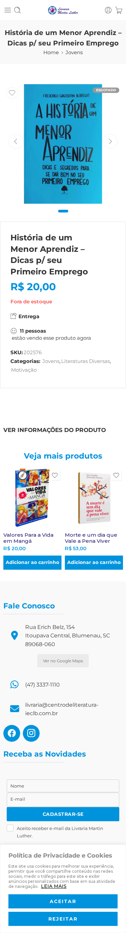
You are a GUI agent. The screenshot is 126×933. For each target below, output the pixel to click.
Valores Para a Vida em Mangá (28, 538)
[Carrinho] (119, 10)
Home (51, 52)
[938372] (63, 144)
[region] (63, 888)
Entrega (28, 316)
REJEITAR (63, 919)
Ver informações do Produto (54, 429)
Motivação (24, 370)
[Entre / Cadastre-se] (108, 10)
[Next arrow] (110, 141)
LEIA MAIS (54, 886)
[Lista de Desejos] (12, 93)
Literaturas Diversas (85, 361)
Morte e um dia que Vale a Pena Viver (91, 538)
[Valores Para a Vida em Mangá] (32, 498)
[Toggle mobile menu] (7, 10)
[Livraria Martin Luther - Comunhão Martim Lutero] (63, 10)
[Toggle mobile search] (17, 10)
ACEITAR (63, 901)
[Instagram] (31, 733)
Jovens (74, 52)
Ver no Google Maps (63, 660)
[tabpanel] (63, 145)
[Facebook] (11, 733)
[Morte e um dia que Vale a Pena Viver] (94, 498)
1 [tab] (63, 216)
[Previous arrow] (15, 141)
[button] (32, 563)
